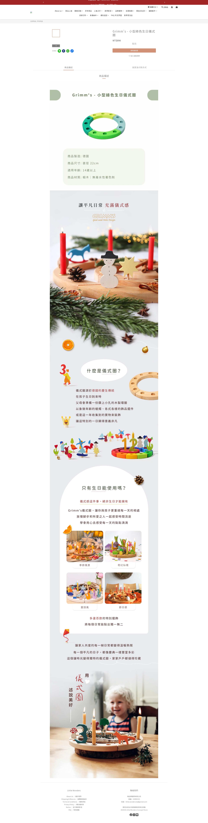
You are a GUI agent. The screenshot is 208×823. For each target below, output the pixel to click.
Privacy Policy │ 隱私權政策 (74, 804)
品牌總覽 (118, 11)
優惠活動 (77, 11)
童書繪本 (93, 15)
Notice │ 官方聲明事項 (74, 807)
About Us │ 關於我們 (74, 796)
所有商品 (88, 11)
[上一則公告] (43, 2)
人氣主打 (97, 11)
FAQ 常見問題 (116, 15)
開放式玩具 (140, 11)
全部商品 (33, 21)
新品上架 (68, 11)
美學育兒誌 (128, 15)
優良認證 (104, 15)
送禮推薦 (129, 11)
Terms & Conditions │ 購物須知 (74, 802)
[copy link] (72, 51)
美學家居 (108, 11)
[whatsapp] (67, 51)
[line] (59, 51)
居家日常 (82, 15)
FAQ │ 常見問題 (74, 810)
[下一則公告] (165, 2)
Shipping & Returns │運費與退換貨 (74, 799)
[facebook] (63, 51)
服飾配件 (152, 11)
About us (58, 11)
